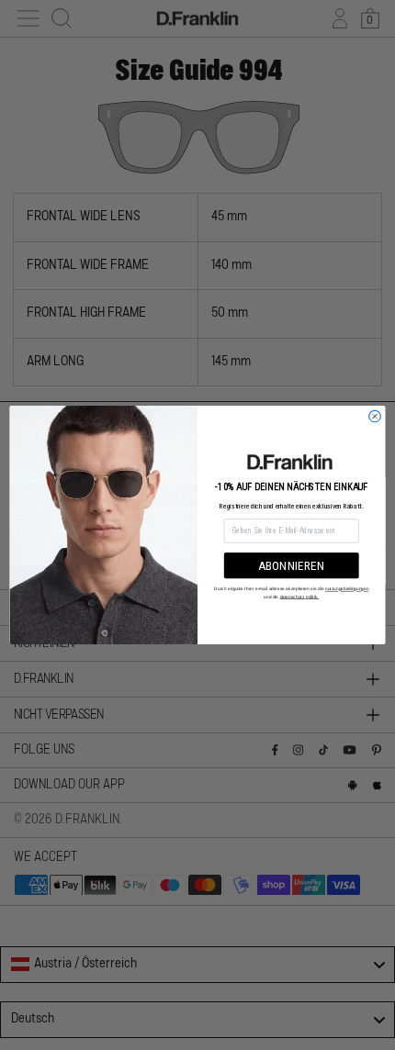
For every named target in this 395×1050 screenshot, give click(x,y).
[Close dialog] (375, 416)
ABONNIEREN (291, 565)
